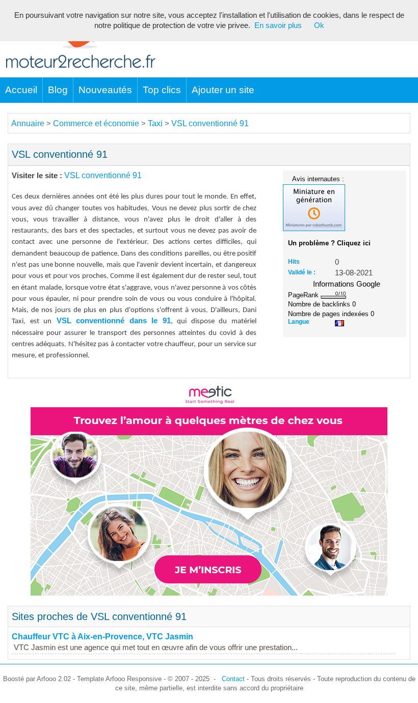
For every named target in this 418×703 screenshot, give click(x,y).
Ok (319, 25)
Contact (233, 679)
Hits (294, 262)
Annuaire (27, 123)
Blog (58, 90)
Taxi (155, 123)
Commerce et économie (96, 123)
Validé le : (302, 272)
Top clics (162, 90)
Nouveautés (105, 90)
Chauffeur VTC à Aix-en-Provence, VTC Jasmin (102, 636)
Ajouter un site (223, 90)
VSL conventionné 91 (210, 123)
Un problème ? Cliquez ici (329, 243)
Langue (298, 322)
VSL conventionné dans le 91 (111, 321)
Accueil (21, 90)
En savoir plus (278, 25)
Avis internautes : (318, 178)
